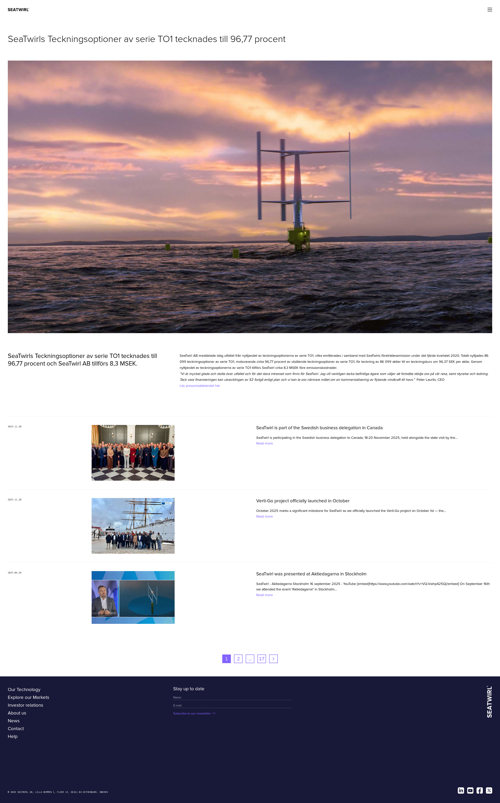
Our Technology (24, 689)
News (14, 721)
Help (13, 736)
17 (261, 659)
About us (17, 713)
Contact (16, 728)
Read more (264, 443)
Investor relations (25, 705)
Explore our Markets (28, 697)
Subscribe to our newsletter (192, 713)
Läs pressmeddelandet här (200, 386)
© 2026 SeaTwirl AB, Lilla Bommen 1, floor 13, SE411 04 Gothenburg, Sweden (58, 792)
